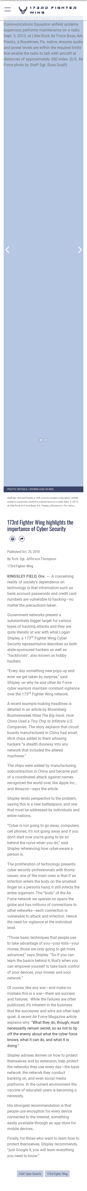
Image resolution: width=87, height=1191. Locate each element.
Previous (8, 250)
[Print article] (12, 539)
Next (79, 250)
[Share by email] (22, 539)
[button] (8, 10)
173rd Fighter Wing (57, 1174)
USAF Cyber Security (30, 1174)
